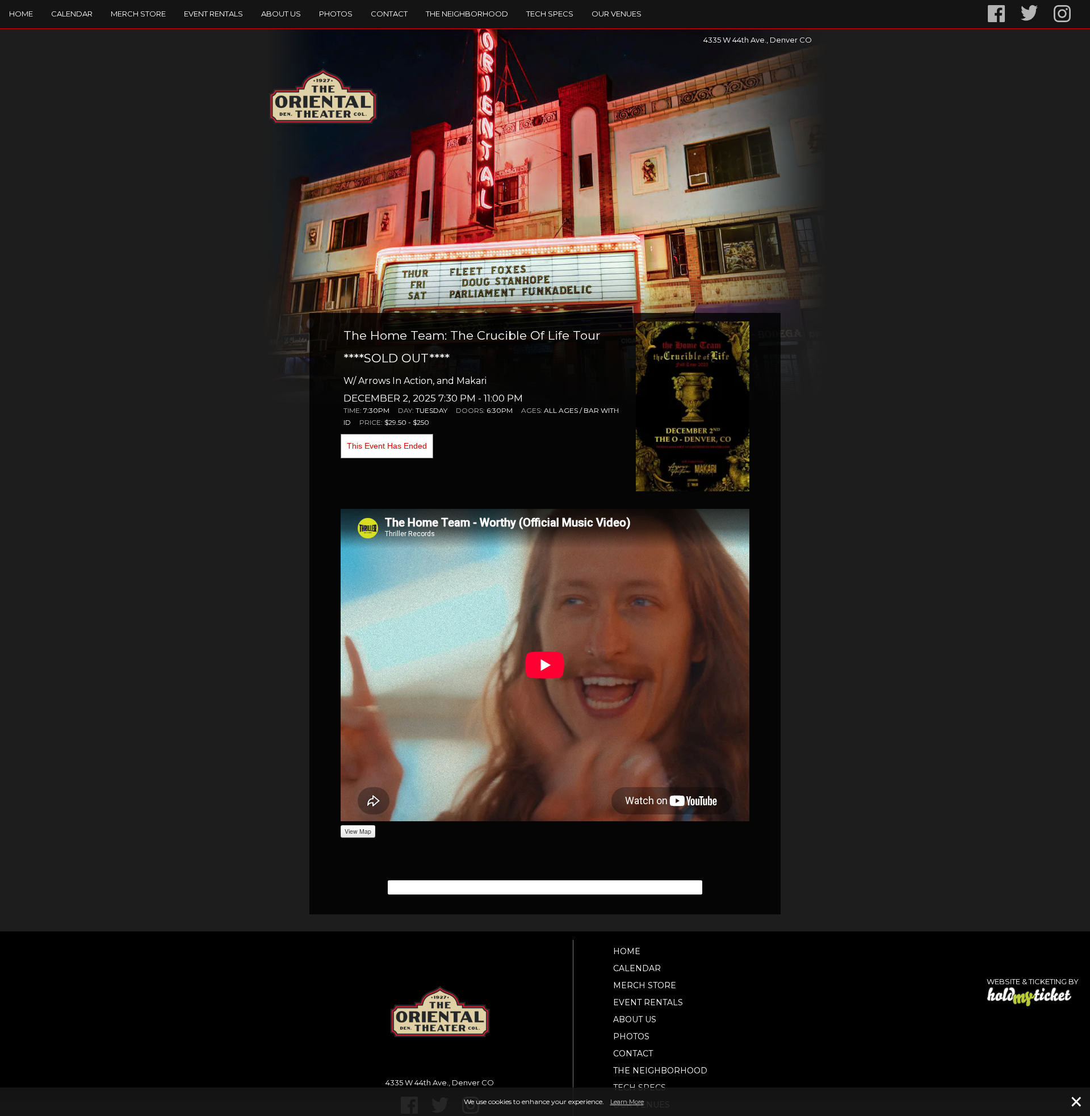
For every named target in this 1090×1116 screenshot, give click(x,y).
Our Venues (617, 13)
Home (21, 13)
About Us (281, 13)
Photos (336, 13)
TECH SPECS (549, 13)
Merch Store (138, 13)
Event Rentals (213, 13)
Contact (389, 13)
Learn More (627, 1102)
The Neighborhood (467, 13)
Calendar (72, 13)
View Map (358, 831)
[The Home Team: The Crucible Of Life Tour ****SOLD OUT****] (692, 405)
